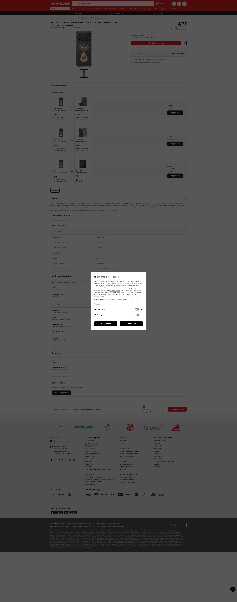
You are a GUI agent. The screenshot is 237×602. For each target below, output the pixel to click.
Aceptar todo (131, 324)
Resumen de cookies (121, 299)
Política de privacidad (99, 299)
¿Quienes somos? (110, 299)
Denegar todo (106, 324)
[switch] (137, 309)
